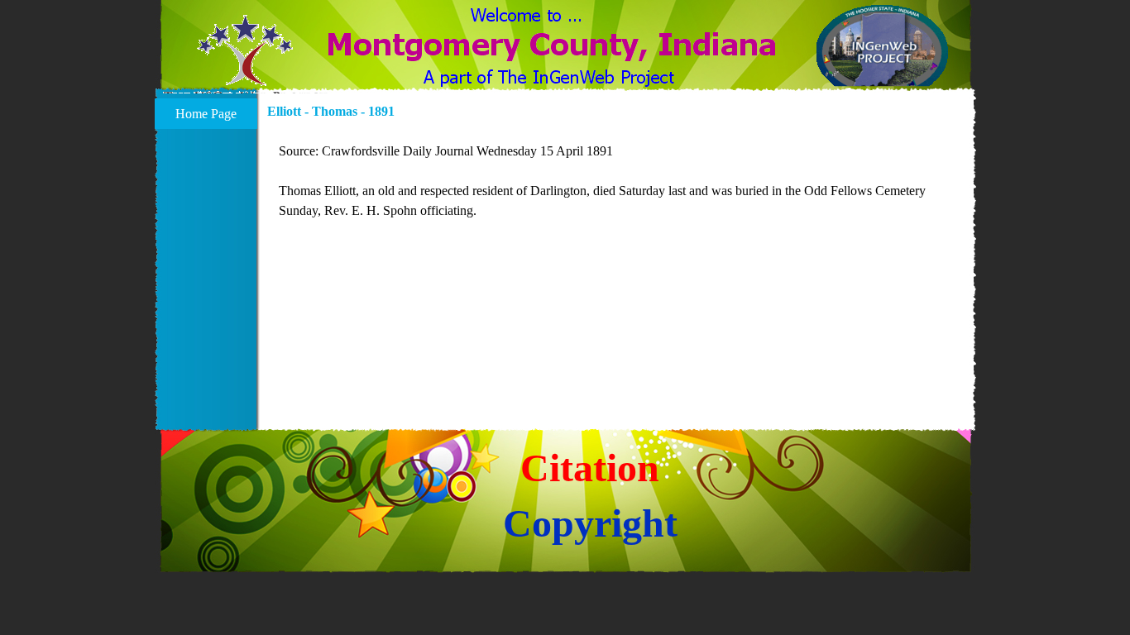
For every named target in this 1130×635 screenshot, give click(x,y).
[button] (245, 60)
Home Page (206, 114)
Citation (589, 467)
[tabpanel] (617, 181)
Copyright (590, 523)
